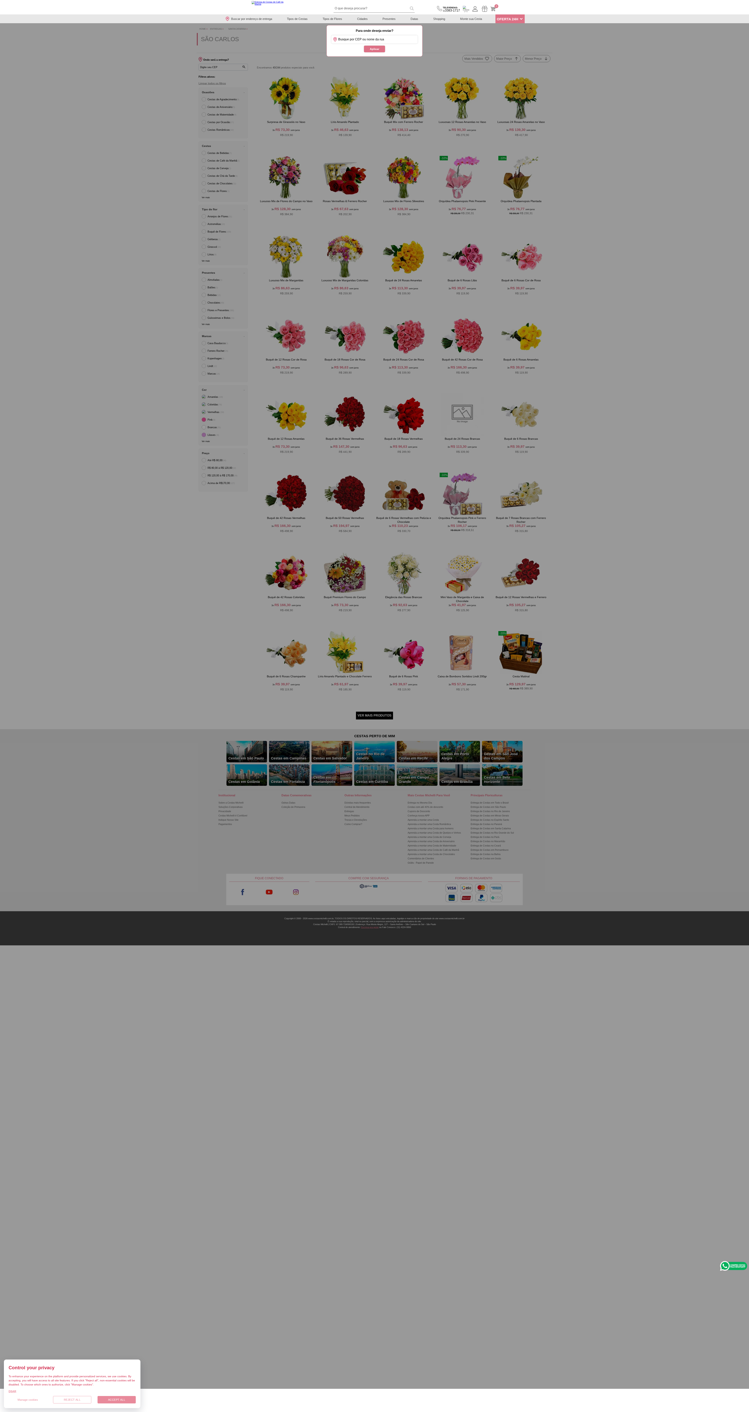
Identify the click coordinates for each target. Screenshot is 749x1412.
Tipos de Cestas (297, 18)
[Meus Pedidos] (484, 9)
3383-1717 (451, 9)
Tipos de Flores (332, 18)
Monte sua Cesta (471, 18)
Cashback (466, 9)
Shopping (439, 18)
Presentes (389, 18)
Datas (414, 18)
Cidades (362, 18)
